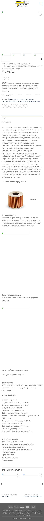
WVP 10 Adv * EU (7, 496)
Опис (3, 118)
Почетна (5, 64)
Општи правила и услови (12, 512)
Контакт (5, 510)
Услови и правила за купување (20, 510)
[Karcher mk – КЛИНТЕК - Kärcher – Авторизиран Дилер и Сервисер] (22, 3)
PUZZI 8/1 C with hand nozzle (32, 496)
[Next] (39, 32)
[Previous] (5, 32)
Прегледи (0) (6, 122)
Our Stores (38, 510)
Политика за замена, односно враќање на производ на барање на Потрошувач (22, 514)
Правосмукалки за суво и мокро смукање (20, 99)
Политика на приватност (32, 512)
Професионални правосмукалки (15, 66)
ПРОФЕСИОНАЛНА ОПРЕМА (20, 64)
